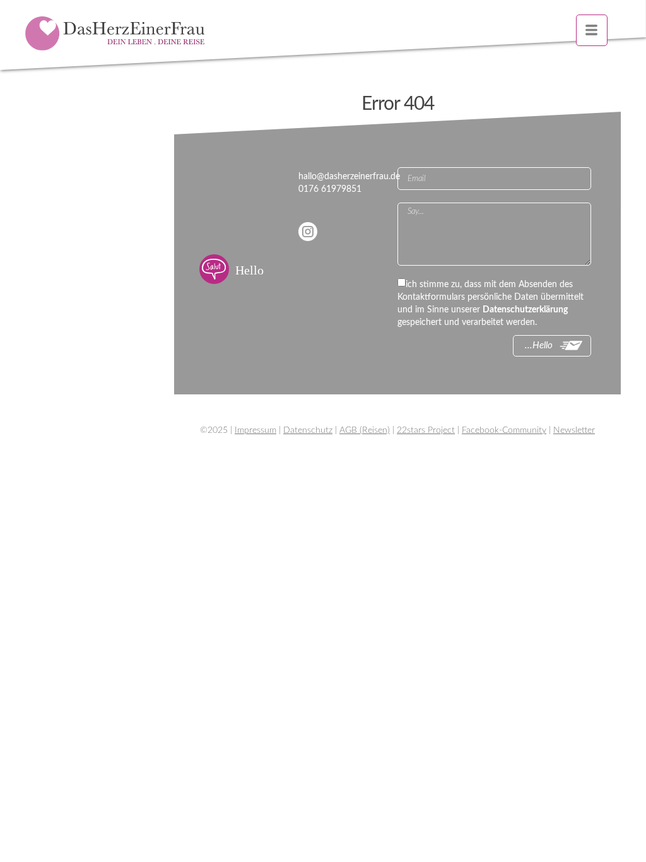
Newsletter (574, 430)
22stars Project (426, 430)
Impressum (255, 430)
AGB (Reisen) (364, 430)
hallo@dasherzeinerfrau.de (349, 176)
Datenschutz (307, 430)
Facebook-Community (504, 430)
